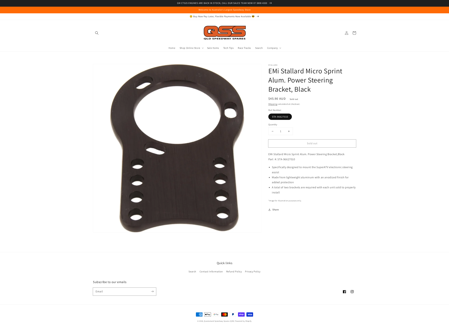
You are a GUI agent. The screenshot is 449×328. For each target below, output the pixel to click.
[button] (97, 33)
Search (192, 271)
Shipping (272, 104)
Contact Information (211, 271)
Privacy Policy (252, 271)
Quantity (272, 124)
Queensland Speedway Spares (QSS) (219, 321)
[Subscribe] (152, 291)
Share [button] (275, 209)
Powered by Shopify (243, 321)
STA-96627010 (280, 116)
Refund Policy (234, 271)
